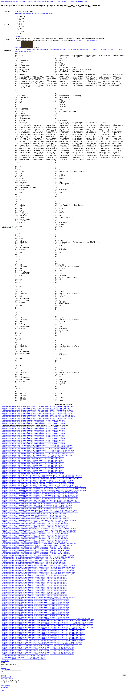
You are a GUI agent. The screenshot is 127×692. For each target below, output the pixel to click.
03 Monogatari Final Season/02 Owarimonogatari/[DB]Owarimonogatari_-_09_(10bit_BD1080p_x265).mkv (34, 589)
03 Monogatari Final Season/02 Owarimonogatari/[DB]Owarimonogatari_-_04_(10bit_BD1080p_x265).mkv (34, 580)
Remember (4, 675)
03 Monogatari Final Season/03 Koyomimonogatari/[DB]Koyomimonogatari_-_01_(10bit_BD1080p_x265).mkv (35, 599)
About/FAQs (4, 687)
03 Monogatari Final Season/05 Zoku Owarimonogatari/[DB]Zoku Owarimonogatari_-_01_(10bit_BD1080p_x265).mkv (38, 645)
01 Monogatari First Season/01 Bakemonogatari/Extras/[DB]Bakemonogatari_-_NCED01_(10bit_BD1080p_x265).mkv (37, 406)
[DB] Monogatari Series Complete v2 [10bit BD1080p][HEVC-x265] (66, 1)
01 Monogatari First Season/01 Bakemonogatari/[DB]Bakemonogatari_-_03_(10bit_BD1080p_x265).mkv (33, 423)
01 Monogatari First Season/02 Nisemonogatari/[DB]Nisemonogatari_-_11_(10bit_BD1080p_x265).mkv (33, 473)
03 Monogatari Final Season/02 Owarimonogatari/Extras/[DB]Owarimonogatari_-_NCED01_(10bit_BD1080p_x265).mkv (38, 565)
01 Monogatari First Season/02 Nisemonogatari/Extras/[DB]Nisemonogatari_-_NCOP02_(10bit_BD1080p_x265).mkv (37, 453)
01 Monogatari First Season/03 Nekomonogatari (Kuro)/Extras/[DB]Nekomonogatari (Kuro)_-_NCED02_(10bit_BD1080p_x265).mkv (42, 477)
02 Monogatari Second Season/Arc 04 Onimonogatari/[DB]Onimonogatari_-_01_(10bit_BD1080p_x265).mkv (35, 522)
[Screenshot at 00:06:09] (27, 47)
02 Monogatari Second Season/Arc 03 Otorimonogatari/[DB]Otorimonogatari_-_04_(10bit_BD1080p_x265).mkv (35, 518)
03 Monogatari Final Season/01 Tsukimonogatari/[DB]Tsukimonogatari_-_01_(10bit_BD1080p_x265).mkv (34, 558)
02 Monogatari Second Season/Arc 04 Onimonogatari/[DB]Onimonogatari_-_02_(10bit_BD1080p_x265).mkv (35, 523)
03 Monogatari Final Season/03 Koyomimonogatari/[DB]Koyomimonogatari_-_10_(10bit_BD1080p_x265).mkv (35, 614)
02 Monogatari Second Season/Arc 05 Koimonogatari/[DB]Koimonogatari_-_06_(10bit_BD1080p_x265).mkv (35, 542)
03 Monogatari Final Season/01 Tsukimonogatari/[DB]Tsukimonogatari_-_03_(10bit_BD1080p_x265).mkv (34, 562)
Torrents (3, 668)
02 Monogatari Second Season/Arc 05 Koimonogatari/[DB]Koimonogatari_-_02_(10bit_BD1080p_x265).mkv (35, 535)
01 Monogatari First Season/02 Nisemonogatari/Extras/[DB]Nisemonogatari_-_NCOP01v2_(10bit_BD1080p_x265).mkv (38, 452)
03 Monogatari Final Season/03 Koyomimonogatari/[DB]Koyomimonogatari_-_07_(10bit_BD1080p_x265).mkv (35, 609)
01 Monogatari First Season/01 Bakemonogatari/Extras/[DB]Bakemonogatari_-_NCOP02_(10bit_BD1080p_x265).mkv (37, 411)
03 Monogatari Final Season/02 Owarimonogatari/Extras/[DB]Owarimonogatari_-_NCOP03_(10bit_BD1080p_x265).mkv (38, 572)
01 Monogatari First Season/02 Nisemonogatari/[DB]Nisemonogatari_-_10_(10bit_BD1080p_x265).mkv (33, 472)
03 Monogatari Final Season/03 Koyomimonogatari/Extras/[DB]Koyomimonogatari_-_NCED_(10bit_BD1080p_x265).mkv (39, 597)
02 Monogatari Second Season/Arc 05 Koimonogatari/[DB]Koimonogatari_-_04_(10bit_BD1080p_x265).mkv (35, 538)
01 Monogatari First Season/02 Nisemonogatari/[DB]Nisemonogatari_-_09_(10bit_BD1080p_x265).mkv (33, 470)
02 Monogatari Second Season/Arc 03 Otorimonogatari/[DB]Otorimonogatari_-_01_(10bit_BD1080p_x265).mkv (35, 513)
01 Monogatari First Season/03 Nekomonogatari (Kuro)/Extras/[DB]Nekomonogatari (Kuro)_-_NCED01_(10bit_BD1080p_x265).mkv (42, 475)
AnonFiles (18, 13)
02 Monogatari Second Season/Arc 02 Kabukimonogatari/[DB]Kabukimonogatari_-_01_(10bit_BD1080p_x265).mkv (37, 503)
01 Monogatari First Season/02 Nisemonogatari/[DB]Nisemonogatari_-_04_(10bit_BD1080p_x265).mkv (33, 462)
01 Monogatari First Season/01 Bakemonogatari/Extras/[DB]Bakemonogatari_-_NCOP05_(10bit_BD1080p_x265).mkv (37, 418)
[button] (33, 47)
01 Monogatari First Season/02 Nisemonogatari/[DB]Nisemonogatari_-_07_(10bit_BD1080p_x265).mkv (33, 467)
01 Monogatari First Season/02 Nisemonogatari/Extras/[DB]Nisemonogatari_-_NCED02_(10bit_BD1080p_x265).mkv (37, 447)
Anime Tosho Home (7, 1)
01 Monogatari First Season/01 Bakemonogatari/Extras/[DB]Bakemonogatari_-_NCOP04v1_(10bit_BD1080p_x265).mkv (38, 415)
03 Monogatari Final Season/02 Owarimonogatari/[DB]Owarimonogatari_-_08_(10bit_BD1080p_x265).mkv (34, 587)
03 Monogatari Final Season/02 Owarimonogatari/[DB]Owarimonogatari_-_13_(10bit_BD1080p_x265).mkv (34, 595)
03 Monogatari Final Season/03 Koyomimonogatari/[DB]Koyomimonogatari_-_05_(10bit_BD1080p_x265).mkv (35, 605)
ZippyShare (18, 36)
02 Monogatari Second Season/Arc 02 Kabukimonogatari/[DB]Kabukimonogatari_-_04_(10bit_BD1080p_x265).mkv (37, 508)
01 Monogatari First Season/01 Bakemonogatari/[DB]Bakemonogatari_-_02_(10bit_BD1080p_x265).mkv (33, 422)
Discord (3, 690)
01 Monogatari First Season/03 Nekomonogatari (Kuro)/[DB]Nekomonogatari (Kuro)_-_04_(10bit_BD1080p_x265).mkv (38, 485)
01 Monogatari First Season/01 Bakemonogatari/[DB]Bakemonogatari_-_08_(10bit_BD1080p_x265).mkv (33, 432)
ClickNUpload (26, 13)
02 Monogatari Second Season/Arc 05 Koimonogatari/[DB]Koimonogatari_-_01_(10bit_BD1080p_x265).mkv (35, 533)
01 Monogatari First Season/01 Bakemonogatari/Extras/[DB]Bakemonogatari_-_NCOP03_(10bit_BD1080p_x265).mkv (37, 413)
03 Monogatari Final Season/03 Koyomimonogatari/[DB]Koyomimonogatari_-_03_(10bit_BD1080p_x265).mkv (35, 602)
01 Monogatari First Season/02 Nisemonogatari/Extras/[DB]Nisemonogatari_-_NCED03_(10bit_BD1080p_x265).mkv (37, 448)
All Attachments (25, 49)
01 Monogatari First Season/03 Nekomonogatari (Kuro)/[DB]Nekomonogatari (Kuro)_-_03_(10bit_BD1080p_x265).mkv (38, 483)
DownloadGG (36, 13)
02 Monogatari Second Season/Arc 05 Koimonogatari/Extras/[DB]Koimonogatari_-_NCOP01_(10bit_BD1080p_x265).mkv (39, 530)
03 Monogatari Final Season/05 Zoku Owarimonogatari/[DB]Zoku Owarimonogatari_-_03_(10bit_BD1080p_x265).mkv (38, 649)
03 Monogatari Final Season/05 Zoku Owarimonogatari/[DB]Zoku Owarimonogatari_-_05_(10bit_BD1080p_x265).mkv (38, 652)
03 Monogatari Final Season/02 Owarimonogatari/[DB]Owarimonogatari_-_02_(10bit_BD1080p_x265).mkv (34, 577)
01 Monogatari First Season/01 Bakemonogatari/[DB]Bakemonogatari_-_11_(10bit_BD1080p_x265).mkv (33, 437)
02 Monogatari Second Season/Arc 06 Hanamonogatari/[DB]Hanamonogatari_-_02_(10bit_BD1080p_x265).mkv (36, 548)
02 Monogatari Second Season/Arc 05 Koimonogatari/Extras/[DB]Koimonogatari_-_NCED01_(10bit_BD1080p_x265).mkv (39, 528)
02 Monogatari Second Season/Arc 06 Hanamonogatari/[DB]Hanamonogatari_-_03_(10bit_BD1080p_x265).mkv (36, 550)
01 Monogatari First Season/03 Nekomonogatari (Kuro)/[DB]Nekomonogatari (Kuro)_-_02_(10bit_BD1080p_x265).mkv (38, 482)
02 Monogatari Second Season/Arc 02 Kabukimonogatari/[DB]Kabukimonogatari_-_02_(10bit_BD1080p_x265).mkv (37, 505)
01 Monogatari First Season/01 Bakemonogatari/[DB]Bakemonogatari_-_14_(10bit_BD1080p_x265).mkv (33, 442)
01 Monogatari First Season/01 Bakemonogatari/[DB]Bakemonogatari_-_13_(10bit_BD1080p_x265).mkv (33, 440)
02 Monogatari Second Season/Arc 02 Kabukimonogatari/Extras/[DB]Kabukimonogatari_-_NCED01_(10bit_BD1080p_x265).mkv (41, 500)
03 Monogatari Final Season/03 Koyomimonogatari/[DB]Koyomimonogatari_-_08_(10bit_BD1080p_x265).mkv (35, 610)
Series (2, 669)
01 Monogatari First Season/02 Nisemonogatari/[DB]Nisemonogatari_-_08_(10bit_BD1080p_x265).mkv (33, 468)
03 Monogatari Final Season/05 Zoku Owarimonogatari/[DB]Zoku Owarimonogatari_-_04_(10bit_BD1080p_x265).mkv (38, 650)
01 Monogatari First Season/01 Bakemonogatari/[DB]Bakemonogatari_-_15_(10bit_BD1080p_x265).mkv (33, 443)
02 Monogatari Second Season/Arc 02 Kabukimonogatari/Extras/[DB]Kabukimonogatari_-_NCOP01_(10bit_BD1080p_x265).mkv (41, 502)
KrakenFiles (44, 13)
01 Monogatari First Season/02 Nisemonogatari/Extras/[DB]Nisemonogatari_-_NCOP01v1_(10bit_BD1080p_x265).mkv (38, 450)
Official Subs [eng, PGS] (38, 49)
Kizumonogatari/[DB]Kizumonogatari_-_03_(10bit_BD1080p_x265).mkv (24, 659)
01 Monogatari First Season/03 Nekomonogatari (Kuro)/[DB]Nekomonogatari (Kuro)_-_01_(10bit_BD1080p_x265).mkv (38, 480)
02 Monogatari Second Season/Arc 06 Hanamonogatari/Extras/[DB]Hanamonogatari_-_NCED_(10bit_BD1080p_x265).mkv (39, 543)
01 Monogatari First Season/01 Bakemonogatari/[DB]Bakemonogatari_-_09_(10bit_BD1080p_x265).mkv (33, 433)
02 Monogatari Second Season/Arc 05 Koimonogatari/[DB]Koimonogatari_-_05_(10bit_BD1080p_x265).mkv (35, 540)
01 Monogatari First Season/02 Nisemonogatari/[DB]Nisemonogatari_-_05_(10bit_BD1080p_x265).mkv (33, 463)
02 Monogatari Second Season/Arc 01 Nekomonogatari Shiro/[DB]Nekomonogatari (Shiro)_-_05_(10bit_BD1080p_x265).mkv (40, 498)
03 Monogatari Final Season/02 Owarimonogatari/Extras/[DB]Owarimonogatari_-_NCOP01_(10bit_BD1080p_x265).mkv (38, 569)
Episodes (8, 669)
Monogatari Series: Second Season (24, 1)
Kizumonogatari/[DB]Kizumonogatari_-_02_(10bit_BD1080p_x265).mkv (24, 657)
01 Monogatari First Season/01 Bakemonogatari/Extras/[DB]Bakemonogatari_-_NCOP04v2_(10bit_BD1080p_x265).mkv (38, 417)
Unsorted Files (40, 1)
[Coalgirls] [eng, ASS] (25, 51)
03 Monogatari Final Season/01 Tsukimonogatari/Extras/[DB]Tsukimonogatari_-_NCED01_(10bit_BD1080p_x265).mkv (38, 555)
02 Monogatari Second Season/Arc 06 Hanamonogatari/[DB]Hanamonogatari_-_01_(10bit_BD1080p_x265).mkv (36, 547)
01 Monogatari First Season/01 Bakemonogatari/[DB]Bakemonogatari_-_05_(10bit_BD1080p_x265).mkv (33, 427)
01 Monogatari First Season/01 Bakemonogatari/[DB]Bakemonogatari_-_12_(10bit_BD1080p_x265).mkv (33, 438)
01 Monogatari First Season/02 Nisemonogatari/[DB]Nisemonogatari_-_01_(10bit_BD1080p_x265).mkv (33, 457)
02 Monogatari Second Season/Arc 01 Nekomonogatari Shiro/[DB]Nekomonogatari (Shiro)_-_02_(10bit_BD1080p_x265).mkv (40, 493)
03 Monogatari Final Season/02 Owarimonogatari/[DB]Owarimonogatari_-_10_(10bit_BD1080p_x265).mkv (34, 590)
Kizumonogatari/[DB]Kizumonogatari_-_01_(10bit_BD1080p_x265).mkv (24, 655)
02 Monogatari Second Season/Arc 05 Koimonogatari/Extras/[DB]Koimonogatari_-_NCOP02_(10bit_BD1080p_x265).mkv (39, 532)
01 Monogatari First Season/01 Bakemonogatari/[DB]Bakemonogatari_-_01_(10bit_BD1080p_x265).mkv (33, 420)
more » (37, 47)
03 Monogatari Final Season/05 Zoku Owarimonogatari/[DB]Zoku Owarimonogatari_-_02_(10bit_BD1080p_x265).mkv (38, 647)
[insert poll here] (5, 685)
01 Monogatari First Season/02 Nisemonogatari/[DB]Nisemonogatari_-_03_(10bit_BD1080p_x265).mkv (33, 460)
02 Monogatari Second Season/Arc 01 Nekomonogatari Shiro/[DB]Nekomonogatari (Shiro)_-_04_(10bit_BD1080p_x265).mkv (40, 497)
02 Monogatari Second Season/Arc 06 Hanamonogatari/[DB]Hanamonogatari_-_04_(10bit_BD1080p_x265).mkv (36, 552)
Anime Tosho (5, 661)
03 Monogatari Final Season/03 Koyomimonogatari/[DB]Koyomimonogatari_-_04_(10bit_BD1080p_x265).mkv (35, 604)
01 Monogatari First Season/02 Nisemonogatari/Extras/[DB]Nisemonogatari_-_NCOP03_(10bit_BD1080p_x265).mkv (37, 455)
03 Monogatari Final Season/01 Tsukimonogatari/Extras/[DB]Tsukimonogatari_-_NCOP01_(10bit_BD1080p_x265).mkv (38, 557)
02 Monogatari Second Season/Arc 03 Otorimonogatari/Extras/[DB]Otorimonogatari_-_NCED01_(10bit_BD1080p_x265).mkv (40, 510)
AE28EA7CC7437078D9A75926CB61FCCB (86, 40)
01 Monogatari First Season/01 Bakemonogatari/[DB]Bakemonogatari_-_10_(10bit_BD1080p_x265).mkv (33, 435)
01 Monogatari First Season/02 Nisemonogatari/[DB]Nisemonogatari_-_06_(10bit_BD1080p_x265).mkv (33, 465)
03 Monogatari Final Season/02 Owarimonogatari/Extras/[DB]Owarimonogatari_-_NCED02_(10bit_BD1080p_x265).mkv (38, 567)
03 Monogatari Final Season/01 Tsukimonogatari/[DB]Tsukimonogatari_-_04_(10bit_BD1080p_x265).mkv (34, 563)
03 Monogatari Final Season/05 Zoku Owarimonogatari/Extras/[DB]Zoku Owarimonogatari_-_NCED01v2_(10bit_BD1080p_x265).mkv (42, 640)
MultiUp (51, 13)
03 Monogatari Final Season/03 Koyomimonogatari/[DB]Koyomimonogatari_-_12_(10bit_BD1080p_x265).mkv (35, 617)
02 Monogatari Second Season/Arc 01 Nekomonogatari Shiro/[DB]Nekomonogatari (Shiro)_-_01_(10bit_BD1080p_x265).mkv (40, 492)
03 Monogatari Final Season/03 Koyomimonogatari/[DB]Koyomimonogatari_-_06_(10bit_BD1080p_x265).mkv (35, 607)
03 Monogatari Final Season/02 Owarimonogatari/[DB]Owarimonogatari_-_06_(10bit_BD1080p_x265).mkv (34, 584)
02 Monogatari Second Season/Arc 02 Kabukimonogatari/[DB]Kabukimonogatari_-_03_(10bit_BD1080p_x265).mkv (37, 507)
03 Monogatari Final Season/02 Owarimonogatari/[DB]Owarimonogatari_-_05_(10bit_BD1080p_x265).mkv (34, 582)
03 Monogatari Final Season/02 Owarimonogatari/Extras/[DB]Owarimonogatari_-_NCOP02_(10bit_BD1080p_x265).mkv (38, 570)
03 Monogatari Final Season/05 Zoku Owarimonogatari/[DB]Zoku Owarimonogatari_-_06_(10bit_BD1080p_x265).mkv (38, 654)
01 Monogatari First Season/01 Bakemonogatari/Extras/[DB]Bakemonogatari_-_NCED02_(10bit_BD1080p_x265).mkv (37, 408)
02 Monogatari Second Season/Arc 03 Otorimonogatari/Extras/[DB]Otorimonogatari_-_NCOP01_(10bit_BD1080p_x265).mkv (40, 512)
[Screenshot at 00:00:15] (18, 47)
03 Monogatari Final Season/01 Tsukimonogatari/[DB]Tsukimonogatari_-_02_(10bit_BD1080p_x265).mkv (34, 560)
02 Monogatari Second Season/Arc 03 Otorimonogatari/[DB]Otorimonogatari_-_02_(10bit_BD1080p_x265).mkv (35, 515)
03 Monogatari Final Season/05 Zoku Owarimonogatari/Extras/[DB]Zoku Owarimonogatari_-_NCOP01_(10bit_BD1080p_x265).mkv (42, 644)
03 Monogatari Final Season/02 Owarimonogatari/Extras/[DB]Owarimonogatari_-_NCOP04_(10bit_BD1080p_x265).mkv (38, 574)
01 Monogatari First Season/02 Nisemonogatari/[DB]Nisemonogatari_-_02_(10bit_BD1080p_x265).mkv (33, 458)
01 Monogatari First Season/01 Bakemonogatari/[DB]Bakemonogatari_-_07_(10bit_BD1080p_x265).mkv (33, 430)
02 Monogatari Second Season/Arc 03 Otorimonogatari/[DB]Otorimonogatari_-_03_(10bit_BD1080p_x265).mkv (35, 517)
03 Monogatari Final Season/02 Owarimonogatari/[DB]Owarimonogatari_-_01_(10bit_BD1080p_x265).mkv (34, 575)
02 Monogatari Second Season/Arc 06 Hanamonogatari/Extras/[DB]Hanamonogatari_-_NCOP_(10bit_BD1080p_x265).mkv (39, 545)
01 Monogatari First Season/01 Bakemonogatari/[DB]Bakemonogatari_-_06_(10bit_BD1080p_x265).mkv (33, 428)
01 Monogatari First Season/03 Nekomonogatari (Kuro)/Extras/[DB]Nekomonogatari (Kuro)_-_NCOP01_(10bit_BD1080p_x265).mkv (42, 478)
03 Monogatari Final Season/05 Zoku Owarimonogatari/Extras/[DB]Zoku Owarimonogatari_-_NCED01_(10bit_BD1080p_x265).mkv (42, 642)
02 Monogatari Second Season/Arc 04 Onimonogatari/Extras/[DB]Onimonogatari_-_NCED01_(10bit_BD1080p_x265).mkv (39, 520)
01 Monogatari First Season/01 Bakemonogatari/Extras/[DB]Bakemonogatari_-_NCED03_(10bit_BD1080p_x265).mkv (37, 410)
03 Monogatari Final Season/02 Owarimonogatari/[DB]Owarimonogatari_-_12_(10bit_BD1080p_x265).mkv (34, 594)
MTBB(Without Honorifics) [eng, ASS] (58, 49)
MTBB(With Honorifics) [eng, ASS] (81, 49)
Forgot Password (6, 677)
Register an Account (7, 678)
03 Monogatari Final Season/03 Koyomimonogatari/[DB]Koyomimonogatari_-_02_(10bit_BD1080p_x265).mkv (35, 600)
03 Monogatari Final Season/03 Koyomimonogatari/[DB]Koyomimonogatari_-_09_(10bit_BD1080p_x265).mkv (35, 612)
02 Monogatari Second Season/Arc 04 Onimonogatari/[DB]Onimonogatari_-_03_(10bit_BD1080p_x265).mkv (35, 525)
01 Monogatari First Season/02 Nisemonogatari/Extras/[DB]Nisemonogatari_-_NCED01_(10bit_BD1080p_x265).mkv (37, 445)
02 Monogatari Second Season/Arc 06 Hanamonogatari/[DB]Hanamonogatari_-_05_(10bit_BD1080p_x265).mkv (36, 553)
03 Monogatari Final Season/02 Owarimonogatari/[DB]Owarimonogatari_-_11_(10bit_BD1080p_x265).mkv (34, 592)
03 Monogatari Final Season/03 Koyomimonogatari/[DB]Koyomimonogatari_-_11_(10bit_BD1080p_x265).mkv (35, 615)
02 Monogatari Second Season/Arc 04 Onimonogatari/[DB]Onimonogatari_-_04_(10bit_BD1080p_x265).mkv (35, 527)
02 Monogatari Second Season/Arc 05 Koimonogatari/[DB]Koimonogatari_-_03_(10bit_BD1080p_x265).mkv (35, 537)
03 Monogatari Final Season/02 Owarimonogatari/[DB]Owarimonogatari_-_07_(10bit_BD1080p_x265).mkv (34, 585)
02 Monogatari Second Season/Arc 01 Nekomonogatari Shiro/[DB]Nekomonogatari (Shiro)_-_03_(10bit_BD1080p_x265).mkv (40, 495)
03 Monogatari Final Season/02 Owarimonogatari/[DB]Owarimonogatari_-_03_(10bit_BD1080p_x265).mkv (34, 579)
